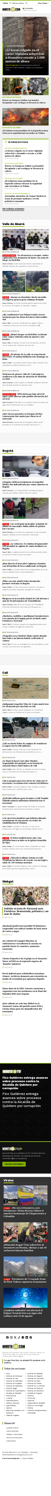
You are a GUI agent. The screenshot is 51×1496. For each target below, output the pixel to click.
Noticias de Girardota (12, 294)
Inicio (8, 1373)
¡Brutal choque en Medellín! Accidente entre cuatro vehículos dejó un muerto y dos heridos (24, 337)
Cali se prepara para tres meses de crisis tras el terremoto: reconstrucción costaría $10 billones (25, 781)
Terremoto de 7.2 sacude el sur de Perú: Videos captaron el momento (25, 1280)
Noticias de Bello (10, 351)
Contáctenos (11, 1441)
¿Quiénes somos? (12, 1428)
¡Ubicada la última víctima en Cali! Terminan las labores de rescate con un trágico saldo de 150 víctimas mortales (25, 860)
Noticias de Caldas (34, 1383)
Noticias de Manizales (14, 1381)
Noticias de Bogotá (11, 595)
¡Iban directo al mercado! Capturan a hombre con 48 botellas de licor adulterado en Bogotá (24, 564)
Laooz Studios (27, 1458)
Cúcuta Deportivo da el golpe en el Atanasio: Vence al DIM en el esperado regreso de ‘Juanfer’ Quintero (24, 961)
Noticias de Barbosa (35, 1388)
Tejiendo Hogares (12, 1415)
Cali (5, 672)
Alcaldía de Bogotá (34, 1393)
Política (30, 1408)
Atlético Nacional (12, 1403)
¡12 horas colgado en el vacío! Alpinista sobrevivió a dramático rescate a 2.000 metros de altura (25, 55)
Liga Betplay (11, 1405)
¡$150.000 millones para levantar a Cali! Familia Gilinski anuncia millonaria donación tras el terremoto (25, 800)
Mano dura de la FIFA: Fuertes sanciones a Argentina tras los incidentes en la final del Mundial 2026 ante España (24, 991)
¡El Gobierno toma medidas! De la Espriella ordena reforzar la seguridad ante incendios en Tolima (25, 131)
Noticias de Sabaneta (14, 1386)
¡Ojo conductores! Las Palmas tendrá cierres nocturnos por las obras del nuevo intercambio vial (24, 317)
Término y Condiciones (14, 1434)
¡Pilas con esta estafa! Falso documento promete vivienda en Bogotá (21, 582)
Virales (9, 1180)
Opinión (9, 1408)
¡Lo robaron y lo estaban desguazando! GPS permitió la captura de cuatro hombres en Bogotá (25, 546)
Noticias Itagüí (11, 1388)
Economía (31, 1398)
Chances (30, 1396)
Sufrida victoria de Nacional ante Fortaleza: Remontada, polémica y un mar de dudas (26, 911)
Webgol (7, 881)
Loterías (9, 1398)
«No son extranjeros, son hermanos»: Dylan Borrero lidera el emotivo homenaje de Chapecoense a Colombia (25, 1212)
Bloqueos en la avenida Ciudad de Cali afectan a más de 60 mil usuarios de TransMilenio (25, 599)
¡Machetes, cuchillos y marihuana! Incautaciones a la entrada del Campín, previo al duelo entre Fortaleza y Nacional (25, 618)
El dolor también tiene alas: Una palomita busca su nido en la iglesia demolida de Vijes (24, 840)
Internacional (11, 1396)
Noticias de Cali (9, 814)
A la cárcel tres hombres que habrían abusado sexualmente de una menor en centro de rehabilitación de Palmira (24, 820)
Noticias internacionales (16, 46)
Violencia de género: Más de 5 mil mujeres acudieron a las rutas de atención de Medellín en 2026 (24, 376)
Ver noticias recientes (13, 209)
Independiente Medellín (36, 1403)
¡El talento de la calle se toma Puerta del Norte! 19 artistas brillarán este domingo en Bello (25, 356)
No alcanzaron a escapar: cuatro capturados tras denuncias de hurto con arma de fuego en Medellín (25, 257)
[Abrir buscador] (26, 3)
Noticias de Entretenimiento (17, 193)
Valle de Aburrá (13, 224)
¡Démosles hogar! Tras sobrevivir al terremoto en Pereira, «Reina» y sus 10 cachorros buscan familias (25, 1247)
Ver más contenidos (14, 1164)
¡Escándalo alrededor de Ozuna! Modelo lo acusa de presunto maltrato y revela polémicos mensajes (25, 199)
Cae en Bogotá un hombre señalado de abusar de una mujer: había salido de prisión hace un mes (24, 526)
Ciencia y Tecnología (35, 1405)
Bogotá (7, 450)
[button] (4, 3)
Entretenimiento (12, 1400)
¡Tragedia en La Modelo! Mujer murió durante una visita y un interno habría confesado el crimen (24, 638)
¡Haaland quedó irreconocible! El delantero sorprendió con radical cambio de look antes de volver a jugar (24, 928)
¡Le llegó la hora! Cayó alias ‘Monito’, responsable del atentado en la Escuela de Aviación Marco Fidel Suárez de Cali (22, 763)
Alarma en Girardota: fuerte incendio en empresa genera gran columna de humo (24, 298)
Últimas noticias (18, 3)
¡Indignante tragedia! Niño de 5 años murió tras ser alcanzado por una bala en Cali (25, 705)
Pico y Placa (42, 3)
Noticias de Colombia (11, 127)
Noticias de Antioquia (11, 97)
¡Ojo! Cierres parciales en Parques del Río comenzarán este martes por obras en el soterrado (22, 416)
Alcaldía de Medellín (13, 1393)
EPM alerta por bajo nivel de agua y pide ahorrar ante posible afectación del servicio (25, 396)
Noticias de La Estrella (36, 1386)
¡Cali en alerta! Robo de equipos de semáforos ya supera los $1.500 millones (24, 744)
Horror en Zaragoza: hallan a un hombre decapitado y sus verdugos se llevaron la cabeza (24, 101)
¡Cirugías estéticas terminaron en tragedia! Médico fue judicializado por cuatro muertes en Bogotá (25, 484)
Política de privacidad (14, 1438)
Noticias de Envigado (14, 1383)
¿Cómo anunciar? (12, 1431)
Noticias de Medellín (11, 371)
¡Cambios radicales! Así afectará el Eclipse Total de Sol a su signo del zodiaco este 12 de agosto (23, 1313)
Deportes (30, 1400)
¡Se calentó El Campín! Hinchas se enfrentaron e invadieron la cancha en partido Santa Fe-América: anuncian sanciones (21, 944)
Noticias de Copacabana (15, 1391)
